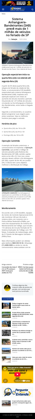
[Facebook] (3, 256)
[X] (8, 256)
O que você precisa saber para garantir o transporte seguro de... (22, 402)
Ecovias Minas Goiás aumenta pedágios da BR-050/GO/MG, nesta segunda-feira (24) (22, 314)
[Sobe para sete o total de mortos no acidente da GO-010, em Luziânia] (6, 359)
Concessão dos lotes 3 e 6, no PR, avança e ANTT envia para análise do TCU (9, 270)
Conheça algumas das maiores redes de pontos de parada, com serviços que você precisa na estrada (22, 288)
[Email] (16, 256)
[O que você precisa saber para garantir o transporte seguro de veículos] (6, 403)
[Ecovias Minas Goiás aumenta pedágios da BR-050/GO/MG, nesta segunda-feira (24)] (6, 315)
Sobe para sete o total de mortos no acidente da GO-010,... (22, 358)
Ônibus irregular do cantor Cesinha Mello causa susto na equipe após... (21, 305)
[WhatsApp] (12, 256)
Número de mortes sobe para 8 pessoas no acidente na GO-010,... (22, 349)
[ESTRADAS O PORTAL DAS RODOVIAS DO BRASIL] (17, 9)
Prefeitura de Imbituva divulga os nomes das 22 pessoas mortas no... (22, 332)
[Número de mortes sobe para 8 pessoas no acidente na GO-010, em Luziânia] (6, 351)
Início (3, 14)
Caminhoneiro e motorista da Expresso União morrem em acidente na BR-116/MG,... (21, 323)
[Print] (20, 256)
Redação (14, 39)
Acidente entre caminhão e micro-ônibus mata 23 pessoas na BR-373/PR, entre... (22, 341)
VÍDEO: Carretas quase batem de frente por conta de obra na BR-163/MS (25, 270)
